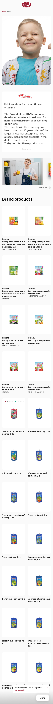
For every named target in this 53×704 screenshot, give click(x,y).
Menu (43, 697)
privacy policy (20, 690)
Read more (27, 149)
